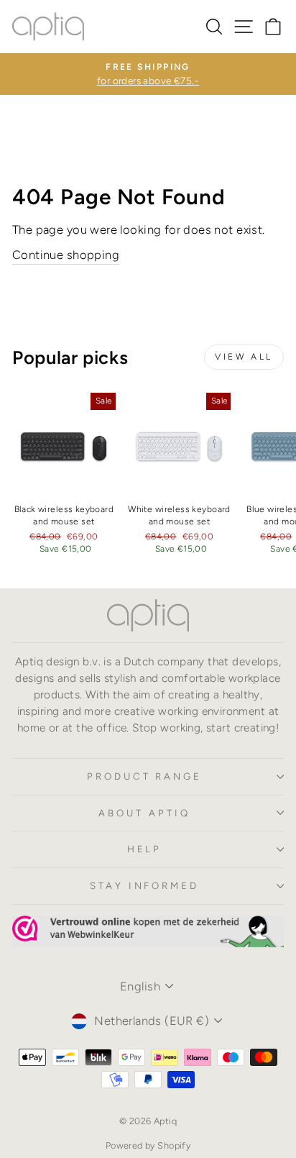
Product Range (145, 776)
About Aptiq (144, 813)
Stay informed (145, 885)
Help (144, 848)
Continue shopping (65, 254)
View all (244, 357)
